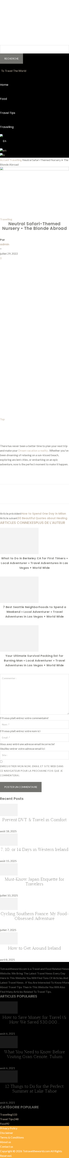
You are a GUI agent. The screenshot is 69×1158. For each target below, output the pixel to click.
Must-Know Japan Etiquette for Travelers (34, 881)
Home (4, 85)
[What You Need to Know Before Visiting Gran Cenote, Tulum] (9, 1047)
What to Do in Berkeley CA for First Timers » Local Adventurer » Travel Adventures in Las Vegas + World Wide (34, 563)
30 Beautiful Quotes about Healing (42, 518)
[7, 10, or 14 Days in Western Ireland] (9, 844)
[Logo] (0, 70)
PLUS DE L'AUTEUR (50, 522)
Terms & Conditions (12, 1137)
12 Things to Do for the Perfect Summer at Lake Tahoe (34, 1089)
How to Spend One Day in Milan (43, 514)
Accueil (4, 160)
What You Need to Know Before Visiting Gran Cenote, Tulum (34, 1054)
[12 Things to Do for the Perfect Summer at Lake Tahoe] (9, 1081)
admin (4, 244)
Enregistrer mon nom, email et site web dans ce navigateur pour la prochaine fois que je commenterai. (32, 771)
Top (2, 419)
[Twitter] (11, 264)
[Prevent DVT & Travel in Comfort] (9, 815)
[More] (36, 264)
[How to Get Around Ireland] (9, 943)
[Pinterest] (19, 264)
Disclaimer (6, 1132)
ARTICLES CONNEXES (18, 522)
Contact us (6, 1146)
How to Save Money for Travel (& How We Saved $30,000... (34, 1020)
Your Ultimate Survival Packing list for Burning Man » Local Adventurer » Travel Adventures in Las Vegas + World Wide (34, 660)
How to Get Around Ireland (34, 948)
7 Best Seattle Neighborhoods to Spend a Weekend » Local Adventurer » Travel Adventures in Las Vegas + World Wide (34, 612)
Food (3, 99)
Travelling (7, 127)
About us (5, 1142)
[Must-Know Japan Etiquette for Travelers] (9, 874)
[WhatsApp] (27, 264)
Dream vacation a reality (33, 450)
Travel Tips (7, 113)
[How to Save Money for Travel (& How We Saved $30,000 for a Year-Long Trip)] (9, 1012)
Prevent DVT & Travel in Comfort (34, 819)
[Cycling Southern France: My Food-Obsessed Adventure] (9, 909)
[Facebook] (3, 264)
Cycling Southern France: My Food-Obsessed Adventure (35, 916)
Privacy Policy (8, 1128)
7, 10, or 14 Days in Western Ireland (34, 849)
